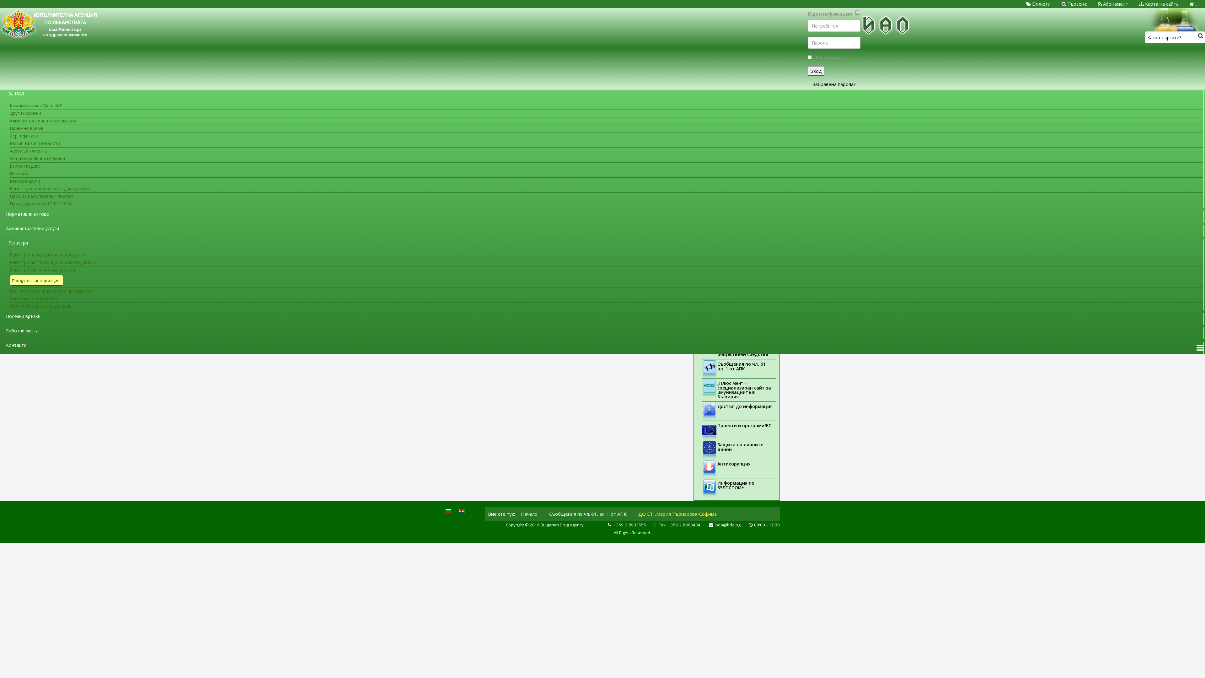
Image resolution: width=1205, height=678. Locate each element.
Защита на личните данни (740, 447)
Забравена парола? (834, 84)
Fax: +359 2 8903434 (679, 525)
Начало (529, 514)
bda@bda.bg (728, 525)
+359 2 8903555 (629, 525)
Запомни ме (829, 57)
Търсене (1076, 4)
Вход (816, 71)
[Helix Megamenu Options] (1200, 348)
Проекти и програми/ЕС (744, 425)
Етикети (1041, 4)
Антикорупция (734, 464)
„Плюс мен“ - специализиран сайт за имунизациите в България (744, 390)
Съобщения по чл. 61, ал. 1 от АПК (742, 366)
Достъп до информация (745, 406)
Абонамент (1115, 4)
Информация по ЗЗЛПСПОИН (735, 485)
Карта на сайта (1161, 4)
